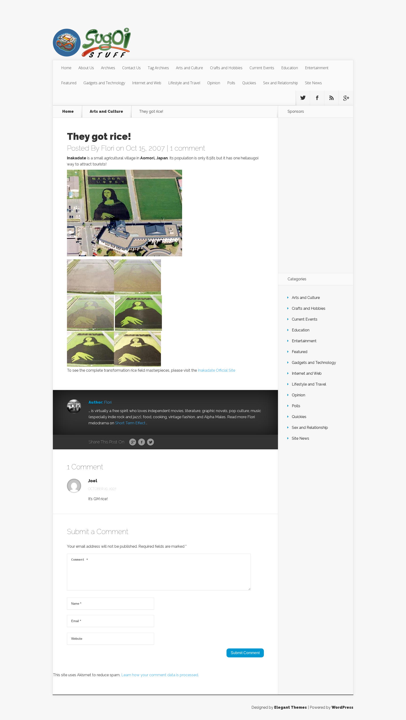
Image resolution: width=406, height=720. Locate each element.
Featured (68, 82)
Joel (92, 481)
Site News (313, 82)
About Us (86, 67)
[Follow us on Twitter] (303, 97)
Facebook (141, 442)
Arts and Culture (189, 67)
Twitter (150, 442)
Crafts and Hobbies (226, 67)
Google (132, 442)
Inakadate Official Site (216, 370)
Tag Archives (158, 67)
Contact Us (131, 67)
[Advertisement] (315, 195)
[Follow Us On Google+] (346, 97)
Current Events (262, 67)
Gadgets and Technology (104, 82)
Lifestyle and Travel (184, 82)
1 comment (187, 148)
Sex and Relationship (280, 82)
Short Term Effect (130, 423)
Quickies (249, 82)
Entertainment (316, 67)
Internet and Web (146, 82)
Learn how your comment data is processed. (160, 675)
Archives (108, 67)
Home (66, 67)
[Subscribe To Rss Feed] (331, 97)
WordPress (342, 707)
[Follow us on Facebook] (317, 97)
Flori (107, 148)
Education (289, 67)
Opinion (213, 82)
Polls (231, 82)
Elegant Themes (290, 707)
